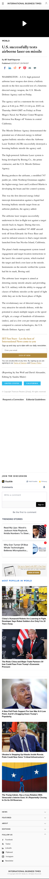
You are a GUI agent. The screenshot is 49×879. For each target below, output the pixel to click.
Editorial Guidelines (35, 399)
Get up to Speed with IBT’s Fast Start (32, 566)
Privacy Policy (35, 363)
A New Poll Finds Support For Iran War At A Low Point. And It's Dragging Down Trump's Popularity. (24, 714)
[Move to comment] (35, 68)
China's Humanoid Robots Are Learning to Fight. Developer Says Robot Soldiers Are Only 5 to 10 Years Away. (24, 621)
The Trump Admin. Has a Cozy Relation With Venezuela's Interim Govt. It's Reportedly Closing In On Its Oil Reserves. (24, 797)
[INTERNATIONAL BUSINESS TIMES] (24, 4)
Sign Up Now (33, 573)
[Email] (29, 68)
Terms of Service (20, 363)
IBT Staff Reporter (12, 59)
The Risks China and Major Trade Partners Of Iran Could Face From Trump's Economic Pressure (22, 664)
